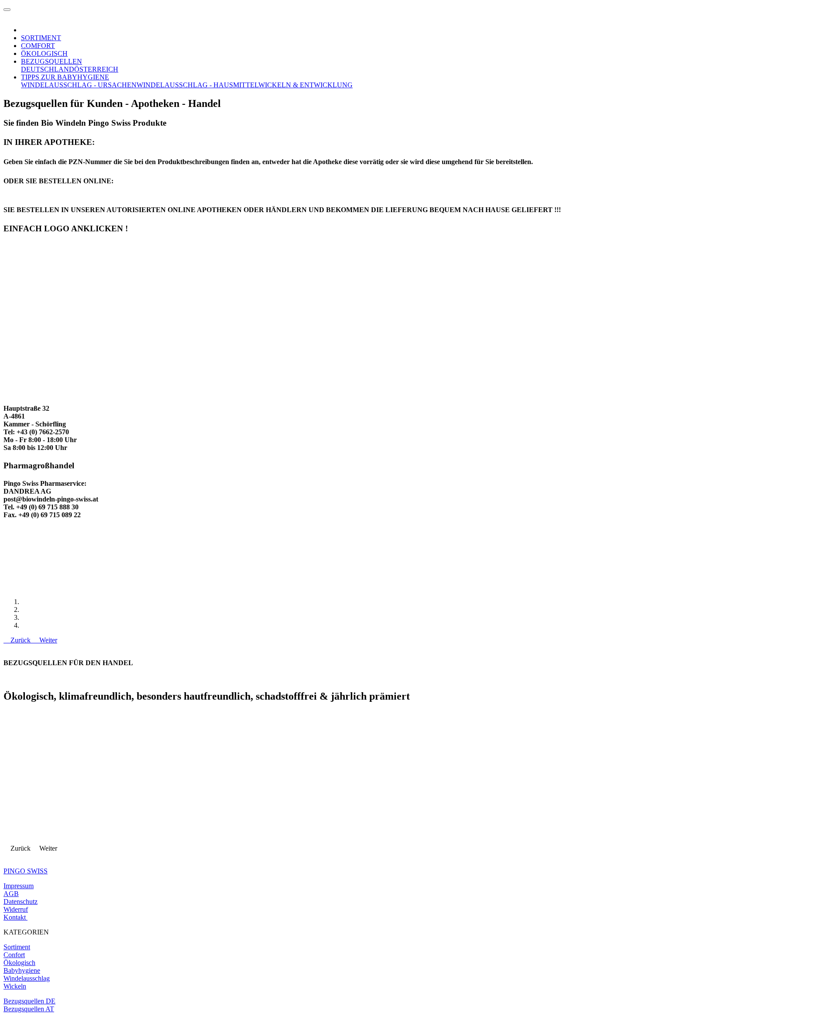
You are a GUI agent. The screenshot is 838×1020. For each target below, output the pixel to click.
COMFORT (38, 45)
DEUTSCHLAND (47, 69)
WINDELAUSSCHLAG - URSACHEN (79, 85)
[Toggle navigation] (6, 9)
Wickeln (14, 986)
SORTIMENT (41, 37)
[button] (17, 640)
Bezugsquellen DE (29, 1001)
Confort (14, 954)
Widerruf (15, 909)
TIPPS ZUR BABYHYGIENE (65, 77)
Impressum (18, 885)
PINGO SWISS (25, 871)
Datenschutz (20, 901)
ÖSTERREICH (96, 69)
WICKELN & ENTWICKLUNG (305, 85)
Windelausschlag (26, 978)
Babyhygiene (21, 970)
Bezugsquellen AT (28, 1009)
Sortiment (16, 947)
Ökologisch (19, 962)
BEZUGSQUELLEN (51, 61)
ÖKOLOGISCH (44, 53)
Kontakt (14, 917)
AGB (11, 893)
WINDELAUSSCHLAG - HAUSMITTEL (197, 85)
